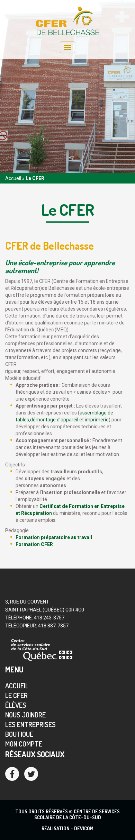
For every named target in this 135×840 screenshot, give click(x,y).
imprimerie (97, 419)
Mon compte (23, 743)
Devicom (83, 828)
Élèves (15, 705)
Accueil (13, 178)
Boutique (19, 734)
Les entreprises (30, 724)
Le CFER (16, 695)
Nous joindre (25, 714)
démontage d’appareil (54, 419)
